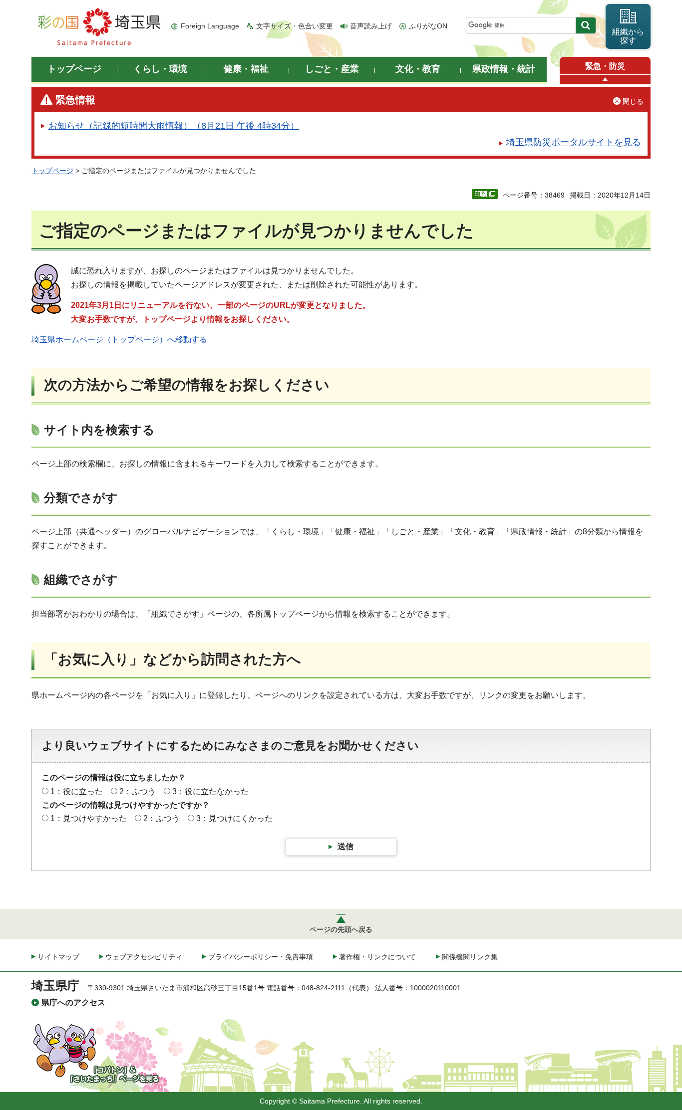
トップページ (52, 171)
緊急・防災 (605, 66)
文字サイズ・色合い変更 (294, 26)
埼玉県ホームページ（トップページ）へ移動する (119, 339)
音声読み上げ (371, 26)
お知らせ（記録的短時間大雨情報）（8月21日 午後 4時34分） (173, 126)
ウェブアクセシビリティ (143, 957)
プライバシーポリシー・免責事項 (260, 957)
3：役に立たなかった (210, 791)
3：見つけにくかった (234, 818)
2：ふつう (137, 791)
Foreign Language (210, 26)
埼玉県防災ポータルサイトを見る (573, 142)
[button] (605, 79)
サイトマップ (58, 957)
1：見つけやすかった (88, 818)
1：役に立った (76, 791)
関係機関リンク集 (470, 957)
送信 (345, 846)
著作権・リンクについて (377, 957)
